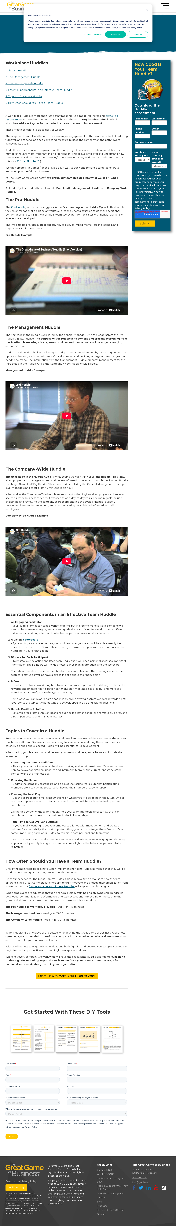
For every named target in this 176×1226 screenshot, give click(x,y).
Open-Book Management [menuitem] (111, 1193)
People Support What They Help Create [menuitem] (112, 1187)
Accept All (115, 34)
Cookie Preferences (93, 34)
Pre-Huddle (18, 207)
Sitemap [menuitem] (101, 1214)
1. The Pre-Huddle (16, 70)
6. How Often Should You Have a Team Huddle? (35, 102)
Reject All (138, 34)
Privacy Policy (29, 1181)
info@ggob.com (141, 1182)
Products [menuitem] (102, 1206)
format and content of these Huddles (52, 886)
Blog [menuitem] (99, 1201)
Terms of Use (13, 1181)
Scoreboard (30, 639)
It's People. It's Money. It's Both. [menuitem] (110, 1180)
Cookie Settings (16, 1187)
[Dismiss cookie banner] (147, 10)
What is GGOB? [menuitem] (105, 1174)
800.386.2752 (139, 1177)
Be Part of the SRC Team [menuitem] (110, 1210)
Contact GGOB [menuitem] (105, 1170)
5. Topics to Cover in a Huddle (24, 96)
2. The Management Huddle (23, 77)
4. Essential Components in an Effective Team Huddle (39, 90)
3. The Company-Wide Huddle (24, 83)
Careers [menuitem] (101, 1197)
